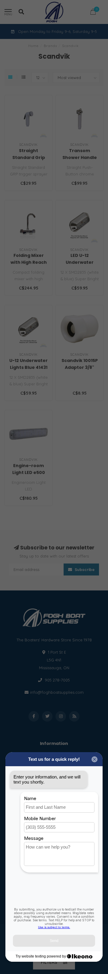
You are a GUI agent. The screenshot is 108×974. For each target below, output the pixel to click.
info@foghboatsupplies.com (57, 692)
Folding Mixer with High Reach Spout (28, 262)
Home (33, 46)
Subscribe (84, 569)
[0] (93, 12)
